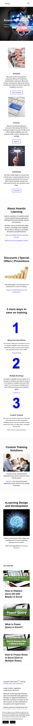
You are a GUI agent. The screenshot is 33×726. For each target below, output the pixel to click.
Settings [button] (6, 722)
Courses (16, 123)
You (4, 566)
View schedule (16, 353)
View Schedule (16, 92)
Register (16, 141)
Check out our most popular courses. (16, 240)
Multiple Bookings (16, 376)
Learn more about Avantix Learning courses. (16, 236)
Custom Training (16, 415)
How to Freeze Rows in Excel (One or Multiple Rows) (16, 657)
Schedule (16, 74)
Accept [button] (12, 722)
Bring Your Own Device (17, 340)
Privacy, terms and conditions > (13, 683)
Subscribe (16, 191)
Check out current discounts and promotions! (16, 291)
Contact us (16, 393)
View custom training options (16, 430)
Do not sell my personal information (12, 719)
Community (16, 172)
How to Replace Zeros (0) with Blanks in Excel (13, 594)
